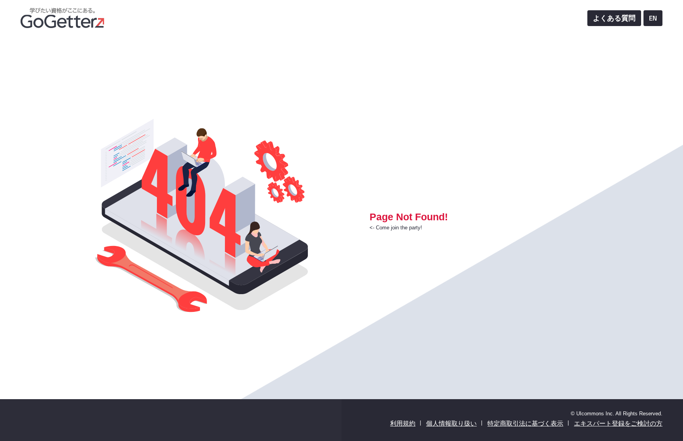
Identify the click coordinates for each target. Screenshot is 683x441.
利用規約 (402, 423)
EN (653, 18)
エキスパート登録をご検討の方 (618, 423)
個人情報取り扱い (451, 423)
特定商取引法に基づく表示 (525, 423)
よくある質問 (614, 18)
